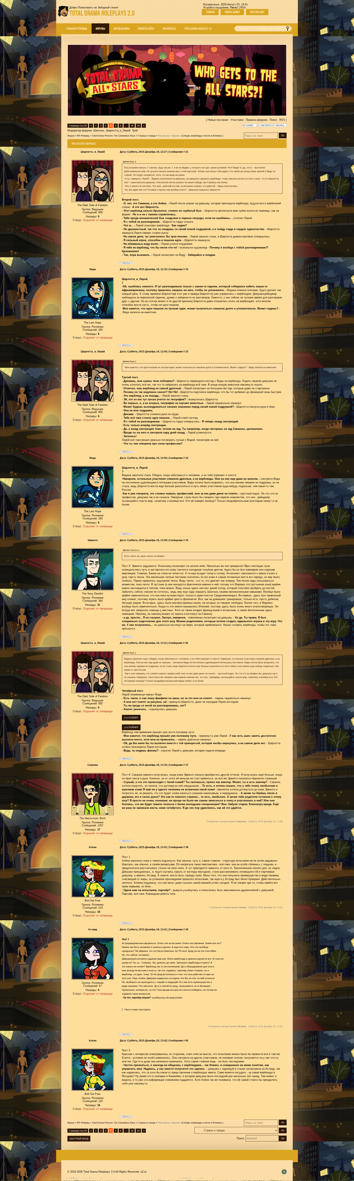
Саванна (92, 765)
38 (186, 847)
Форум (70, 135)
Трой (135, 130)
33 (186, 351)
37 (186, 765)
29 (138, 125)
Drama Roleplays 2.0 (102, 13)
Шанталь (98, 130)
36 (186, 643)
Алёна (92, 847)
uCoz (144, 1171)
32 (186, 269)
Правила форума (256, 119)
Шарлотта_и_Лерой (118, 130)
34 (186, 458)
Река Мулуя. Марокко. (169, 135)
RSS (243, 7)
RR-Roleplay (83, 135)
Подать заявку (232, 12)
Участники (237, 119)
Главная (210, 12)
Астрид (92, 929)
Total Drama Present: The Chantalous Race (113, 135)
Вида (93, 269)
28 (132, 125)
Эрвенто (92, 540)
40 (186, 1040)
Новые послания (218, 119)
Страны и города (146, 135)
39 (186, 929)
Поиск (273, 119)
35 (186, 540)
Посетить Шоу (257, 12)
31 (186, 151)
